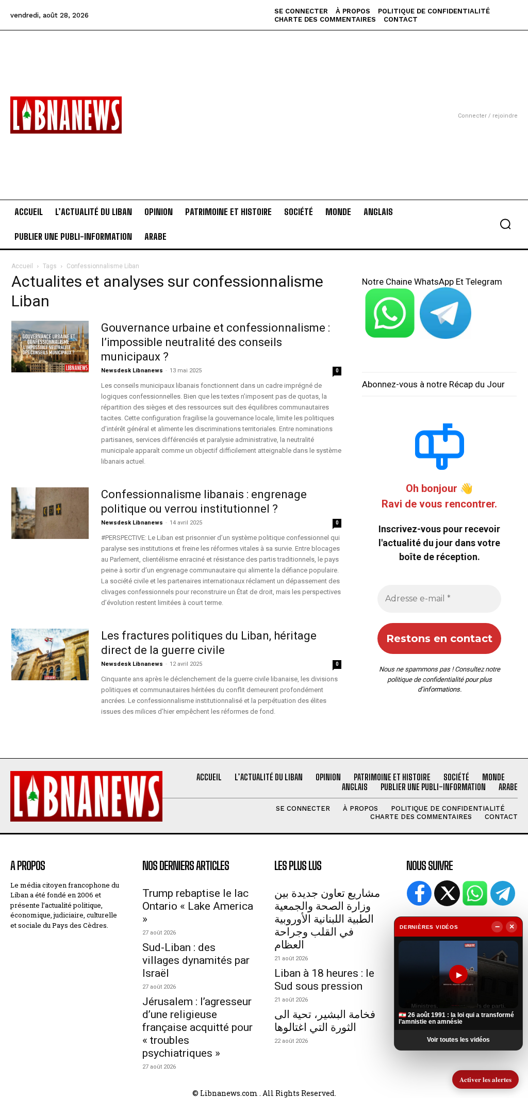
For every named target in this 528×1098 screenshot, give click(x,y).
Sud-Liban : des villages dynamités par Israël (196, 960)
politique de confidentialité (425, 679)
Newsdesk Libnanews (132, 370)
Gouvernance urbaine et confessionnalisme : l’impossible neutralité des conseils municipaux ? (215, 342)
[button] (505, 223)
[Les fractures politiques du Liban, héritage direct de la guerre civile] (50, 654)
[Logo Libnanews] (66, 114)
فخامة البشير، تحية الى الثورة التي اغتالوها (324, 1021)
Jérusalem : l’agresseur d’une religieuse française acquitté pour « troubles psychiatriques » (197, 1027)
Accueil (22, 266)
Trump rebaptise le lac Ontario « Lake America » (197, 906)
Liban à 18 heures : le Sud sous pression (324, 979)
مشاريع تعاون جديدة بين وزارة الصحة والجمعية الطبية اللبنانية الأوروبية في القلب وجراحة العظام (327, 919)
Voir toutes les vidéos (458, 1039)
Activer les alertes (485, 1079)
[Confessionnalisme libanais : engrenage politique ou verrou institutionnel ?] (50, 513)
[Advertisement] (264, 102)
